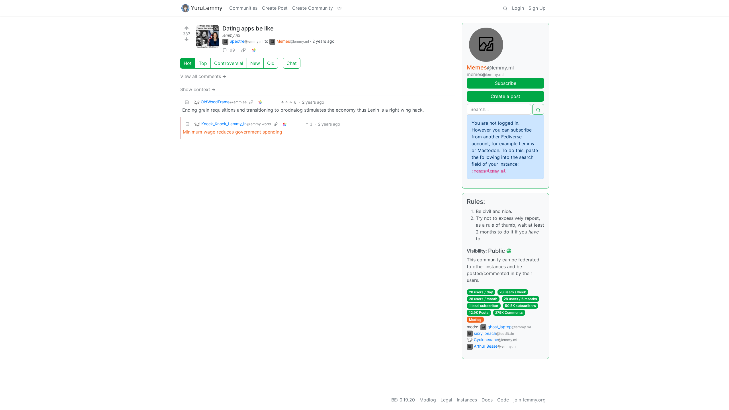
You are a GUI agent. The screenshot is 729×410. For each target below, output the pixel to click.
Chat (291, 63)
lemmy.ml (231, 35)
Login (518, 8)
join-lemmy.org (529, 400)
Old (271, 63)
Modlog (475, 319)
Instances (467, 400)
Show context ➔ (197, 89)
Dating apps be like (248, 28)
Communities (243, 8)
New (255, 63)
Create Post (275, 8)
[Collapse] (186, 102)
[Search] (505, 8)
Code (503, 400)
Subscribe (505, 83)
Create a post (505, 96)
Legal (446, 400)
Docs (487, 400)
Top (203, 63)
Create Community (312, 8)
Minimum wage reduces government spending (232, 132)
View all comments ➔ (203, 76)
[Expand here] (207, 36)
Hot (188, 63)
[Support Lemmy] (339, 8)
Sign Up (537, 8)
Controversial (228, 63)
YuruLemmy (206, 8)
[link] (243, 50)
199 (231, 50)
